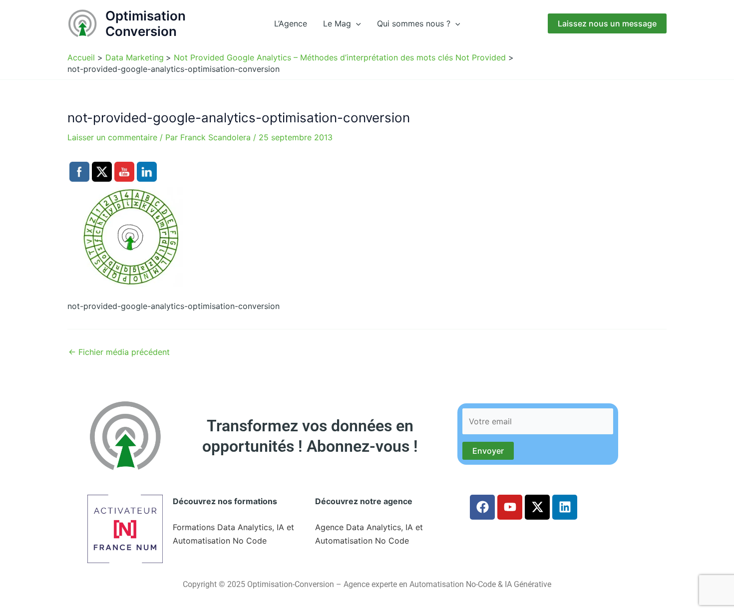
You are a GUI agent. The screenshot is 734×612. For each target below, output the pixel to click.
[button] (356, 23)
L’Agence (290, 23)
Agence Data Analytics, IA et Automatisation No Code (369, 533)
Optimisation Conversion (145, 23)
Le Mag (337, 23)
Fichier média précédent (119, 352)
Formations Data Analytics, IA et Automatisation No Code (233, 533)
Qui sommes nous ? (413, 23)
